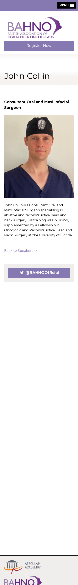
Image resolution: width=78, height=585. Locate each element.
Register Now (39, 45)
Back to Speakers (19, 251)
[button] (66, 5)
